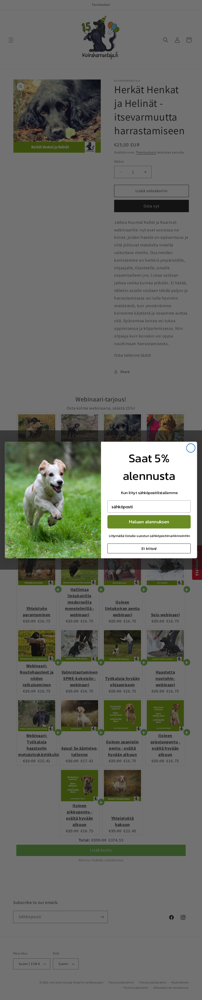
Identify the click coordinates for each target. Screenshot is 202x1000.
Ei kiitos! (149, 548)
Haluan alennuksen (149, 522)
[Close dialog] (190, 448)
